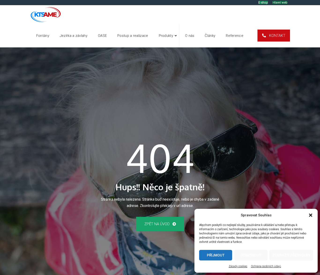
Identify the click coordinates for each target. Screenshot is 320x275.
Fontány (42, 36)
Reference (234, 36)
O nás (189, 36)
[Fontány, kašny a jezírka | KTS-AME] (46, 14)
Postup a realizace (132, 36)
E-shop (263, 2)
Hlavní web (280, 2)
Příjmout (215, 255)
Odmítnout (251, 255)
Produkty (166, 36)
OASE (102, 36)
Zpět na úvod (157, 224)
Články (210, 36)
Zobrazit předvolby (291, 255)
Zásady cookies (238, 266)
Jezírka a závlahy (73, 36)
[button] (310, 215)
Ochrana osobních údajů (266, 266)
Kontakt (276, 35)
